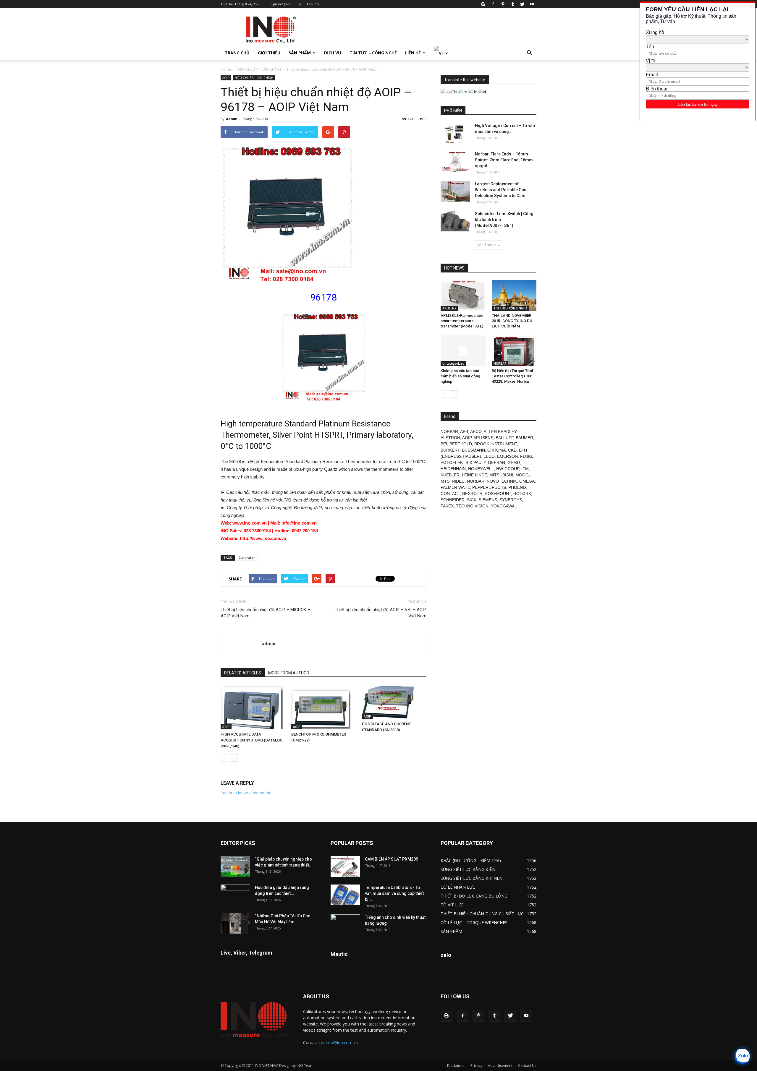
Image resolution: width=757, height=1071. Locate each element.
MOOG (522, 475)
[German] (473, 91)
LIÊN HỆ (413, 53)
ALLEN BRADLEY (500, 431)
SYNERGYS (510, 499)
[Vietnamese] (441, 53)
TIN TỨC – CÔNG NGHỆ (373, 53)
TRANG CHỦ (237, 53)
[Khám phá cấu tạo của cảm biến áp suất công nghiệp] (463, 350)
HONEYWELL (481, 468)
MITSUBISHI (501, 475)
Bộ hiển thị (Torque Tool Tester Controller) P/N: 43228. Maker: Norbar (512, 376)
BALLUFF (504, 437)
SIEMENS (488, 499)
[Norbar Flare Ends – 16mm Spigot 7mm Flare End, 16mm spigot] (455, 161)
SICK (471, 499)
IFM (525, 468)
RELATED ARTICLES (242, 673)
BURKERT (450, 450)
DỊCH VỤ (332, 53)
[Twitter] (522, 4)
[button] (529, 53)
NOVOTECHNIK (502, 481)
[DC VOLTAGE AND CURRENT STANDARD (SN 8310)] (394, 702)
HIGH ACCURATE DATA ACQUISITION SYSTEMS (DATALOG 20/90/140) (251, 740)
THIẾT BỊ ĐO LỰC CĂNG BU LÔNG (474, 896)
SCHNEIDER (453, 499)
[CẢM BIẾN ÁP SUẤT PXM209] (345, 866)
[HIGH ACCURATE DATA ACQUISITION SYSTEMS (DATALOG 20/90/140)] (253, 707)
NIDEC (458, 481)
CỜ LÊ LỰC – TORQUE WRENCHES (474, 922)
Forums (313, 4)
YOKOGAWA (503, 506)
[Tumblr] (512, 4)
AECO (476, 431)
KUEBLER (450, 475)
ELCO (489, 456)
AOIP (225, 78)
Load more (486, 244)
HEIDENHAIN (453, 468)
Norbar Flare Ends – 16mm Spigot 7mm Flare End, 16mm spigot (504, 160)
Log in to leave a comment (245, 792)
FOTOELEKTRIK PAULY (463, 462)
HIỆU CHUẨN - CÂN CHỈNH (259, 69)
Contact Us (527, 1065)
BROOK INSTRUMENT (495, 444)
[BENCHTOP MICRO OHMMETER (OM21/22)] (323, 707)
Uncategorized (453, 363)
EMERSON (507, 456)
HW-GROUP (507, 468)
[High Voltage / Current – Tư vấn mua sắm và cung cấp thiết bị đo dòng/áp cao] (455, 133)
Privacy (476, 1065)
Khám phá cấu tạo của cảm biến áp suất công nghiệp (460, 376)
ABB (464, 431)
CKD (512, 450)
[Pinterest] (502, 4)
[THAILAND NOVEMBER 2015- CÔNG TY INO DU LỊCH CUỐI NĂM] (514, 295)
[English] (463, 91)
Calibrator (247, 557)
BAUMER (524, 437)
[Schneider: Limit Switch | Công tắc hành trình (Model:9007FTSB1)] (455, 221)
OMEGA (527, 481)
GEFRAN (496, 462)
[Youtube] (532, 4)
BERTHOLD (460, 444)
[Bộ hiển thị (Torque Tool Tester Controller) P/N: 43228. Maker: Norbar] (514, 350)
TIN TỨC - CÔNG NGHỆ (510, 308)
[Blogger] (483, 4)
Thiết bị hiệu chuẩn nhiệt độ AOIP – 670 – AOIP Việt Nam (380, 613)
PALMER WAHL (455, 487)
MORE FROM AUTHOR (288, 673)
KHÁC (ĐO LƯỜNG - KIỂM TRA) (471, 860)
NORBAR (500, 363)
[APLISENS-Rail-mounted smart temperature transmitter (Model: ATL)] (463, 295)
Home (226, 69)
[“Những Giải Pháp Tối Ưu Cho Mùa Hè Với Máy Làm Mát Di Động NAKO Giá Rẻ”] (235, 923)
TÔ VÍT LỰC (452, 905)
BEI (444, 444)
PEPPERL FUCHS (489, 487)
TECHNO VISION (472, 506)
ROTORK (522, 493)
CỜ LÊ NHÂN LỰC (458, 887)
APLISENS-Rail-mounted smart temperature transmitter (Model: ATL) (462, 320)
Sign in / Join (280, 4)
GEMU (513, 462)
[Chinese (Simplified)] (449, 91)
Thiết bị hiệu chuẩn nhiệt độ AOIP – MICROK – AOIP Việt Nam (265, 613)
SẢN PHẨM (300, 53)
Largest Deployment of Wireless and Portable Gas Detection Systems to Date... (502, 189)
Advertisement (500, 1065)
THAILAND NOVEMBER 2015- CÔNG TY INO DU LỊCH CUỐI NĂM (512, 320)
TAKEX (447, 506)
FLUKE (526, 456)
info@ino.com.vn (342, 1042)
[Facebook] (493, 4)
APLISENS (449, 308)
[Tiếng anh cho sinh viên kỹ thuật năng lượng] (345, 924)
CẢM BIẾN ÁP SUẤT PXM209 (391, 859)
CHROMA (496, 450)
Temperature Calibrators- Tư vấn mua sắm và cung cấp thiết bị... (394, 893)
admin (231, 118)
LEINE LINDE (474, 475)
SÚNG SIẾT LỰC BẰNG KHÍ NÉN (471, 878)
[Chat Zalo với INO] (742, 1056)
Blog (298, 4)
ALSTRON (450, 437)
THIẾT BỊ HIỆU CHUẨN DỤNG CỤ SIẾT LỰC (482, 913)
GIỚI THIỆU (269, 53)
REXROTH (472, 493)
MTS (445, 481)
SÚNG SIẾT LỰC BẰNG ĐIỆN (468, 869)
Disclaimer (456, 1065)
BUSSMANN (473, 450)
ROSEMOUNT (498, 493)
